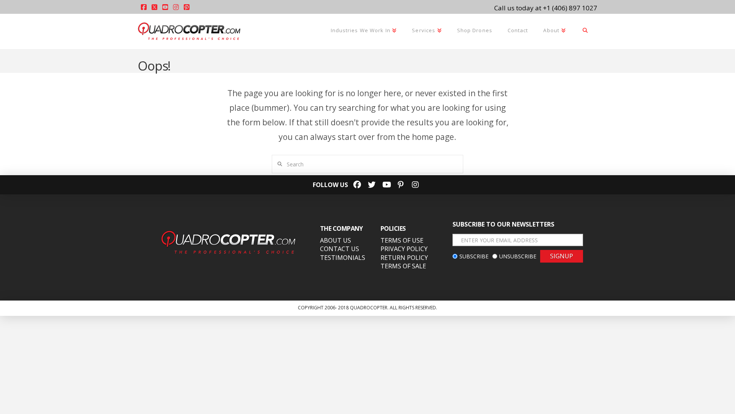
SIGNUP (561, 256)
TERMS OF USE (402, 240)
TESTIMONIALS (342, 257)
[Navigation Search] (585, 31)
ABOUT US (335, 240)
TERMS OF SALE (403, 266)
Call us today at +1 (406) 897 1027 (545, 7)
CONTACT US (339, 249)
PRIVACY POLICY (404, 249)
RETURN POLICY (404, 257)
